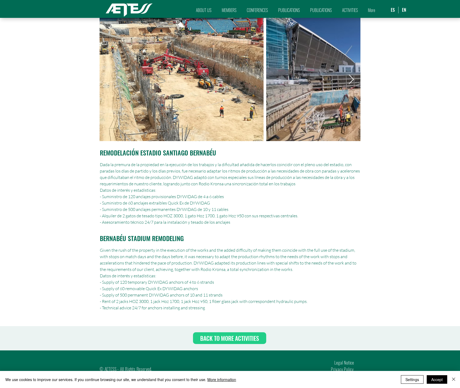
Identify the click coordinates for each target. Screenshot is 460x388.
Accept (437, 379)
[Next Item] (351, 79)
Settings (412, 379)
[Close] (453, 379)
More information (221, 379)
